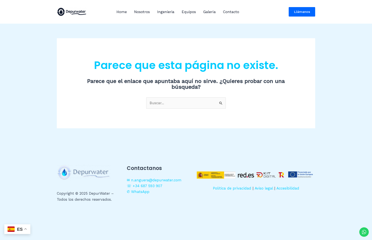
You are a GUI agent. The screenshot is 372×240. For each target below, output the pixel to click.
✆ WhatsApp (138, 192)
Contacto (231, 12)
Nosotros (142, 12)
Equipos (189, 12)
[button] (302, 12)
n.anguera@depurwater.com (156, 180)
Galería (209, 12)
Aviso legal (264, 188)
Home (121, 12)
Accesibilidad (287, 188)
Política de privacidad (232, 188)
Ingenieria (165, 12)
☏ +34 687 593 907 (144, 186)
